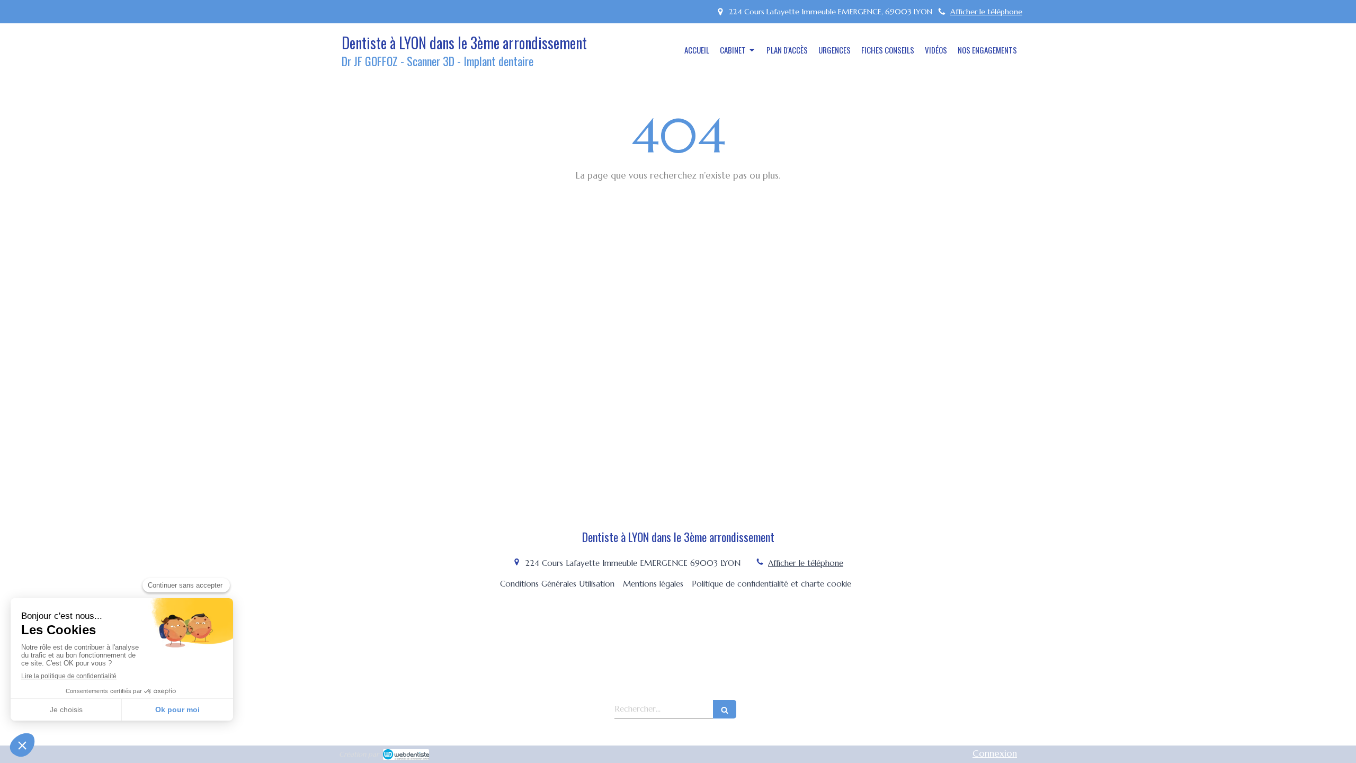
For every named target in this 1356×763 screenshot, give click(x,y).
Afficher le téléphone (986, 11)
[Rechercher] (724, 709)
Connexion (995, 753)
